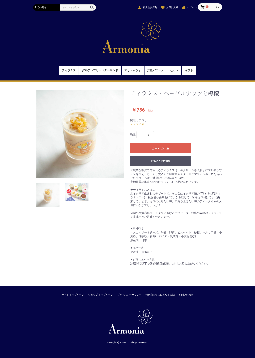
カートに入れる (160, 148)
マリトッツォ (132, 70)
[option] (80, 134)
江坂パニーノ (155, 70)
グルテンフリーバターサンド (100, 70)
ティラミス (69, 70)
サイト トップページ (73, 294)
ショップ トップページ (100, 294)
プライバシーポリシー (129, 294)
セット (174, 70)
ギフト (189, 70)
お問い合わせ (186, 294)
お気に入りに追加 (160, 161)
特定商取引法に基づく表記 (160, 294)
